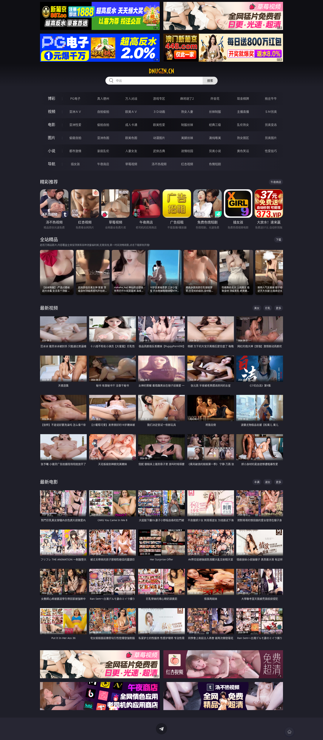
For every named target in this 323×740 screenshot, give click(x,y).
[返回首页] (289, 731)
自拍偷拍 (103, 112)
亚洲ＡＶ (75, 112)
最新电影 (49, 482)
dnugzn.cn (161, 71)
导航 (51, 163)
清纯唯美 (215, 138)
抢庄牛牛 (271, 99)
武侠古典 (159, 151)
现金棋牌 (243, 99)
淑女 (267, 482)
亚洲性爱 (75, 125)
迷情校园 (187, 151)
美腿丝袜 (187, 138)
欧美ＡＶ (131, 112)
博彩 (51, 98)
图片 (51, 137)
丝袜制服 (215, 112)
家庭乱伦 (103, 151)
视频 (51, 111)
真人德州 (103, 99)
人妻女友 (131, 151)
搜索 (210, 81)
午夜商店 (103, 164)
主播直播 (243, 112)
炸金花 (214, 99)
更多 (278, 308)
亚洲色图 (103, 138)
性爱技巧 (271, 151)
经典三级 (215, 125)
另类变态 (271, 125)
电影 (51, 124)
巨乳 (267, 308)
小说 (51, 150)
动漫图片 (159, 138)
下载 (278, 239)
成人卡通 (131, 125)
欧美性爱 (159, 125)
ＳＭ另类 (271, 112)
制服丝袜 (187, 125)
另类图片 (271, 138)
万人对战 (131, 99)
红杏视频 (187, 164)
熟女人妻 (187, 112)
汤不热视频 (159, 164)
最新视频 (49, 308)
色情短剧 (215, 164)
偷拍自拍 (103, 125)
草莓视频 (131, 164)
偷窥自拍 (75, 138)
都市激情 (75, 151)
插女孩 (75, 164)
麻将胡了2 (187, 99)
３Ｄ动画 (159, 112)
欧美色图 (131, 138)
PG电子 (75, 99)
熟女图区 (243, 138)
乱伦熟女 (243, 125)
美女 (256, 308)
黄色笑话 (243, 151)
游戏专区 (159, 99)
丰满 (256, 482)
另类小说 (215, 151)
